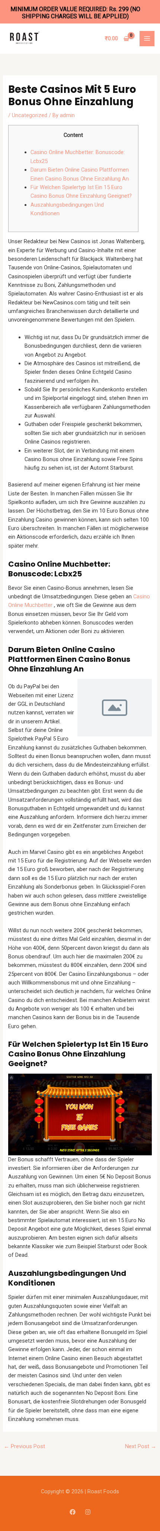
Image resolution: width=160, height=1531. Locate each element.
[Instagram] (88, 1512)
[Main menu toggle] (147, 38)
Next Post (140, 1446)
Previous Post (24, 1446)
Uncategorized (29, 115)
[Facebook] (73, 1512)
